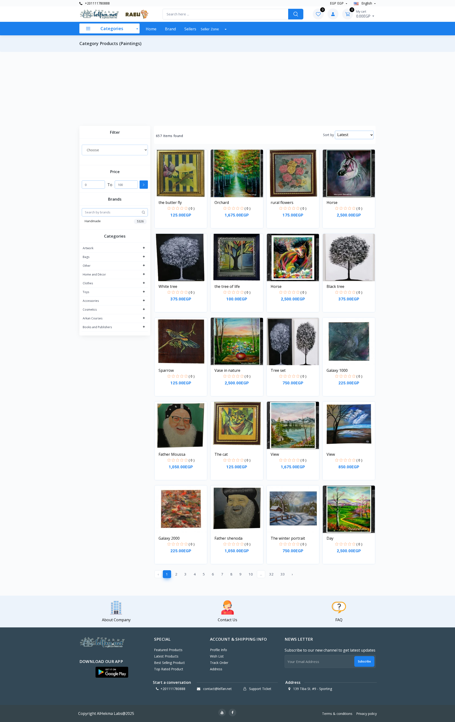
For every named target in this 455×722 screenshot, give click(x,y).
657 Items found (169, 136)
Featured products (168, 650)
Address (216, 669)
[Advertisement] (227, 89)
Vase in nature (227, 370)
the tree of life (227, 286)
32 (271, 574)
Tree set (278, 370)
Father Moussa (172, 454)
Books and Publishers (97, 327)
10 (251, 574)
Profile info (218, 650)
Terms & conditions (337, 713)
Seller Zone (210, 29)
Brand (170, 29)
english (366, 3)
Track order (219, 662)
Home (151, 29)
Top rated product (168, 669)
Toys (86, 292)
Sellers (190, 29)
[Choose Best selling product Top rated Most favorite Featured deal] (115, 149)
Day (330, 538)
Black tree (335, 286)
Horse (332, 202)
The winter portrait (288, 538)
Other (87, 266)
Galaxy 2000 (169, 538)
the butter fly (170, 202)
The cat (221, 454)
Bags (86, 257)
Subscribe (364, 661)
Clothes (88, 283)
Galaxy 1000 (337, 370)
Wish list (217, 656)
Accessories (91, 301)
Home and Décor (94, 274)
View (275, 454)
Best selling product (169, 662)
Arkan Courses (92, 318)
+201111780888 (97, 3)
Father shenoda (228, 538)
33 (283, 574)
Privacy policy (366, 713)
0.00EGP (363, 14)
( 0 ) (192, 208)
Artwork (88, 248)
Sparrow (166, 370)
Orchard (221, 202)
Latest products (166, 656)
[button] (112, 672)
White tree (168, 286)
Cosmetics (90, 310)
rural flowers (282, 202)
